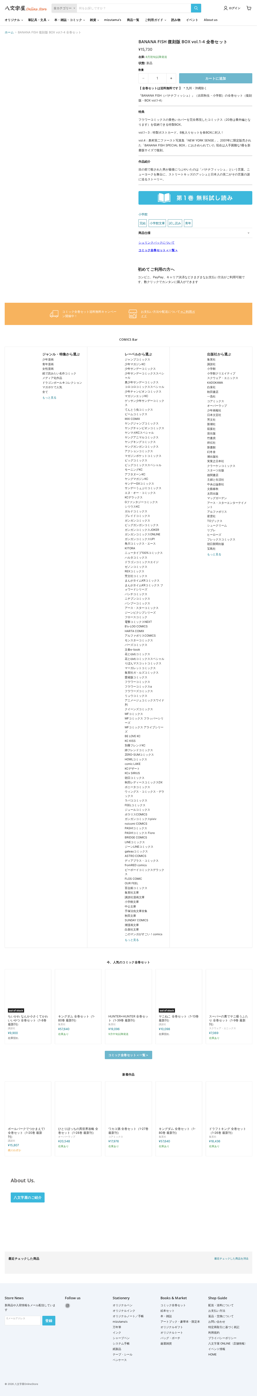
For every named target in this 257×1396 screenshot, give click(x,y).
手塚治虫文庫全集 (136, 911)
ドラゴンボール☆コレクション (62, 382)
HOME (212, 1354)
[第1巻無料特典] (195, 206)
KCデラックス (134, 497)
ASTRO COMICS (135, 856)
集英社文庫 (132, 892)
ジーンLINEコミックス (139, 846)
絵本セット (167, 1310)
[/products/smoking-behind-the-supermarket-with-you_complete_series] (229, 992)
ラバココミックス (136, 800)
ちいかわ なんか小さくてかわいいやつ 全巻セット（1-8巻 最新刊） (28, 1020)
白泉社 (211, 387)
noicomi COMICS (136, 823)
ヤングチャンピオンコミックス (144, 428)
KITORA (130, 548)
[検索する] (196, 8)
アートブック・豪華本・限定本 (180, 1321)
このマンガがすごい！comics (143, 934)
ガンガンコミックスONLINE (142, 534)
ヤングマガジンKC (136, 479)
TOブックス (214, 521)
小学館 (143, 214)
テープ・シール (122, 1354)
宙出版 (211, 433)
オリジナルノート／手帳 (128, 1316)
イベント (192, 20)
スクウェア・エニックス (222, 378)
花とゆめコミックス (137, 654)
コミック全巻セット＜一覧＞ (158, 250)
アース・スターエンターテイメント (227, 505)
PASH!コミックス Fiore (140, 833)
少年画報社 (214, 410)
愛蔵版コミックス (136, 677)
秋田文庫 (130, 915)
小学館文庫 (132, 902)
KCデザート (132, 768)
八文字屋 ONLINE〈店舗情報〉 (227, 1343)
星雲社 (211, 516)
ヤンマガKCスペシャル (139, 432)
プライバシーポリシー (222, 1338)
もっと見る (49, 397)
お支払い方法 (216, 1310)
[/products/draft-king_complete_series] (229, 1105)
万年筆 (117, 1327)
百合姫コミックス (136, 888)
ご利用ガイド (154, 20)
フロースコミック (136, 617)
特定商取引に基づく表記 (223, 1327)
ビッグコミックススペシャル (143, 465)
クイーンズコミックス (139, 709)
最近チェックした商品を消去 (231, 1258)
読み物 (175, 20)
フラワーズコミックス (139, 691)
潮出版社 (212, 456)
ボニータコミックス (137, 787)
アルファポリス (217, 511)
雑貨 (93, 20)
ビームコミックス (136, 414)
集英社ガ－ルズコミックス (142, 672)
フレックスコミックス (221, 539)
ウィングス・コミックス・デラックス (144, 794)
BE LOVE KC (133, 736)
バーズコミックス (136, 645)
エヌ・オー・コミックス (140, 493)
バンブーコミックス (137, 603)
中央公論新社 (215, 484)
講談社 (211, 364)
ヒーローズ (214, 534)
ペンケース (120, 1360)
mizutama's (112, 20)
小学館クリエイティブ (221, 373)
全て (45, 392)
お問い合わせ (216, 1321)
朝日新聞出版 (215, 544)
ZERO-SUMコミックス (139, 754)
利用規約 (214, 1332)
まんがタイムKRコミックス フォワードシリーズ (144, 587)
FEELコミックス (135, 805)
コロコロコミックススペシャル (144, 387)
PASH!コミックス (136, 828)
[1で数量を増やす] (171, 78)
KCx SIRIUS (132, 773)
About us (210, 20)
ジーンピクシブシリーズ (140, 612)
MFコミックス (134, 714)
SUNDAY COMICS (136, 920)
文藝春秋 (212, 489)
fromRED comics (136, 865)
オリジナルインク (124, 1310)
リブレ (211, 530)
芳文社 (211, 419)
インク (117, 1332)
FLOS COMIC (133, 878)
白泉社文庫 (132, 929)
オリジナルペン (122, 1305)
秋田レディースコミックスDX (144, 782)
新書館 (211, 447)
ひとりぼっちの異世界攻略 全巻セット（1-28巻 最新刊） (78, 1131)
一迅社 (211, 396)
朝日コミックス (134, 778)
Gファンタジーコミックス (141, 502)
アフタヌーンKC (135, 474)
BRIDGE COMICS (136, 837)
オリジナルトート (171, 1332)
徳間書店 (212, 475)
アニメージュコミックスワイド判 (144, 702)
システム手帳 (121, 1343)
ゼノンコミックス (136, 567)
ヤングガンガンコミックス (142, 446)
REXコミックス (134, 571)
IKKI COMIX (132, 419)
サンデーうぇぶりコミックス (143, 488)
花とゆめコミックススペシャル (144, 659)
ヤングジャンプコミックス (142, 423)
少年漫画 (48, 359)
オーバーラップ (217, 405)
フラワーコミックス (137, 682)
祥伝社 (211, 442)
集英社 (211, 359)
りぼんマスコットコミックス (143, 663)
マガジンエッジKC (136, 396)
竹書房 (211, 438)
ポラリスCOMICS (136, 814)
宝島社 (211, 548)
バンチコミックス (136, 594)
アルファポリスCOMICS (140, 635)
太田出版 (212, 493)
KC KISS (130, 741)
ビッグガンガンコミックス (142, 525)
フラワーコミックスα (138, 686)
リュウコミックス (136, 696)
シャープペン (121, 1338)
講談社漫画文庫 (134, 897)
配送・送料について (221, 1305)
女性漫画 (48, 368)
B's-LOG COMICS (136, 626)
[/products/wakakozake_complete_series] (128, 1105)
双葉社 (211, 429)
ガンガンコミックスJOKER (142, 530)
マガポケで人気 (52, 387)
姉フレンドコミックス (139, 750)
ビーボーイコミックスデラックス (144, 872)
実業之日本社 (215, 461)
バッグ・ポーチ (170, 1338)
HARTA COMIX (134, 631)
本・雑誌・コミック (68, 20)
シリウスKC (132, 506)
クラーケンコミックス (221, 466)
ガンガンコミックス (137, 520)
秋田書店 (212, 392)
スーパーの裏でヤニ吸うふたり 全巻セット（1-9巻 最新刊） (228, 1020)
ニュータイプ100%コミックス (144, 553)
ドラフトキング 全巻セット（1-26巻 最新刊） (227, 1131)
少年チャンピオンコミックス (143, 391)
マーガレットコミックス (140, 668)
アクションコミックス (139, 451)
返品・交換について (221, 1316)
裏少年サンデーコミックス (142, 382)
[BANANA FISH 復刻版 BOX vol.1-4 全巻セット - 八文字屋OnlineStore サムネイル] (11, 50)
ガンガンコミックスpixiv (140, 819)
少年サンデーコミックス (140, 368)
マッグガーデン (217, 498)
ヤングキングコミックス (140, 442)
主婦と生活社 (215, 479)
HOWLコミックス (136, 759)
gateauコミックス (136, 851)
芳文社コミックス (136, 576)
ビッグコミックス (136, 460)
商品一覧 (133, 20)
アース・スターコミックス (142, 608)
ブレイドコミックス (137, 516)
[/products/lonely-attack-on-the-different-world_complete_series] (78, 1105)
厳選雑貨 (166, 1343)
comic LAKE (133, 764)
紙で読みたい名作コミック (59, 373)
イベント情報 (216, 1349)
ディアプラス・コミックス (142, 860)
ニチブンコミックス (137, 598)
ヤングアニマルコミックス (142, 437)
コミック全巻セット (173, 1305)
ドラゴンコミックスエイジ (142, 562)
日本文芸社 (214, 415)
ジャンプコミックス (137, 359)
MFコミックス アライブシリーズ (144, 729)
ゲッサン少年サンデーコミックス (144, 403)
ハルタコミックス (136, 557)
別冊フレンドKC (135, 745)
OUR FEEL (131, 883)
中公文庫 (130, 906)
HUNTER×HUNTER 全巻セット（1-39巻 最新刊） (128, 1018)
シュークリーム (217, 525)
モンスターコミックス (139, 640)
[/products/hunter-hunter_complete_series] (128, 992)
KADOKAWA (215, 382)
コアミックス (215, 401)
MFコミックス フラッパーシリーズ (144, 721)
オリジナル (13, 20)
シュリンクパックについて (156, 242)
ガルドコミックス (136, 511)
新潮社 (211, 424)
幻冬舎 (211, 452)
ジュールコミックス (137, 809)
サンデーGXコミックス (139, 483)
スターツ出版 (215, 470)
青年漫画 (48, 364)
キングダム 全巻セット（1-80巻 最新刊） (76, 1018)
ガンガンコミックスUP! (140, 539)
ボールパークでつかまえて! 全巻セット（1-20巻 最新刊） (26, 1133)
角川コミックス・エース (140, 543)
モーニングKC (134, 469)
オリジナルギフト (171, 1327)
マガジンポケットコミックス (143, 456)
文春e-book (132, 649)
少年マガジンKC (135, 364)
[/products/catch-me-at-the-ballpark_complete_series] (28, 1105)
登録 (48, 1320)
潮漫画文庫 (132, 925)
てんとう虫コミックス (139, 409)
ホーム (9, 32)
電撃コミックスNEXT (138, 622)
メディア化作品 (52, 378)
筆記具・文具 (37, 20)
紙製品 (117, 1349)
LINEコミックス (135, 842)
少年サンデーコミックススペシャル (144, 376)
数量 (141, 69)
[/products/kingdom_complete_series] (78, 992)
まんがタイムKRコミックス (142, 580)
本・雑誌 (166, 1316)
